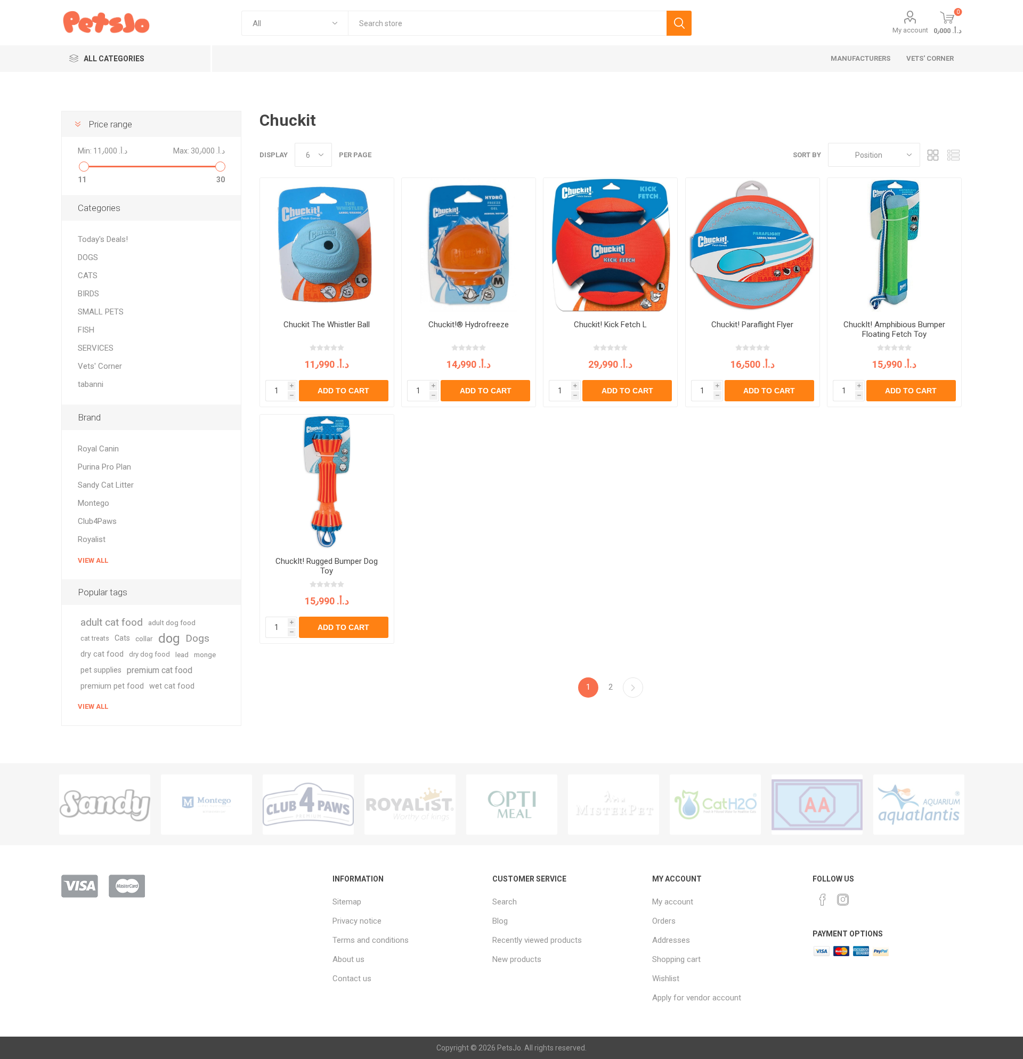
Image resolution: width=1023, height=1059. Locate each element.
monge (205, 654)
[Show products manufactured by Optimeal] (511, 804)
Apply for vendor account (696, 998)
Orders (664, 921)
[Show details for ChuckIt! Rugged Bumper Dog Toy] (327, 481)
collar (144, 638)
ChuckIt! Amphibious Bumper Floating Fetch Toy (894, 329)
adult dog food (172, 622)
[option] (105, 804)
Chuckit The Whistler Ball (326, 324)
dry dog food (149, 654)
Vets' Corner (100, 366)
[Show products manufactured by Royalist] (410, 804)
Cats (122, 638)
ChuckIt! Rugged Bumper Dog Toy (326, 566)
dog (169, 638)
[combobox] (507, 23)
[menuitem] (407, 901)
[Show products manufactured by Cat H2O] (715, 804)
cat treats (94, 638)
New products (516, 959)
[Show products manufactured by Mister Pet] (613, 804)
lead (182, 654)
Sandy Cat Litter (106, 485)
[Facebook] (822, 899)
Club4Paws (97, 521)
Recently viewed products (537, 940)
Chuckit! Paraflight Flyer (752, 324)
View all (93, 560)
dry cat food (102, 654)
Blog (500, 921)
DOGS (88, 257)
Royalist (91, 539)
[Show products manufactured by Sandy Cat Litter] (104, 804)
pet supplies (100, 670)
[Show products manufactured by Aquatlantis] (918, 804)
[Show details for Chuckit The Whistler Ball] (327, 245)
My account (910, 30)
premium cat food (159, 670)
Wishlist (665, 978)
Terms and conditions (370, 940)
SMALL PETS (101, 312)
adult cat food (111, 622)
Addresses (671, 940)
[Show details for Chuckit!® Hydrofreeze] (468, 245)
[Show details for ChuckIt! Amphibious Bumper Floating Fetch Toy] (894, 245)
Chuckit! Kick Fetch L (610, 324)
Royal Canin (98, 449)
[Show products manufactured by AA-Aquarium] (817, 804)
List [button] (954, 155)
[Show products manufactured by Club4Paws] (308, 804)
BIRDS (88, 293)
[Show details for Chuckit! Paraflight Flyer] (752, 245)
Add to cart (343, 390)
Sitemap (346, 902)
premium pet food (112, 686)
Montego (93, 503)
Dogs (197, 638)
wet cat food (171, 686)
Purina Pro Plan (104, 467)
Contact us (351, 978)
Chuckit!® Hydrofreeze (468, 324)
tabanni (90, 384)
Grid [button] (933, 155)
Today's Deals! (103, 239)
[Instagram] (842, 899)
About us (348, 959)
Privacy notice (356, 921)
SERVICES (95, 348)
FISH (86, 330)
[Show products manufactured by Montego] (206, 804)
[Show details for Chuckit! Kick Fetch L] (610, 245)
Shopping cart (676, 959)
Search (679, 23)
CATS (88, 275)
